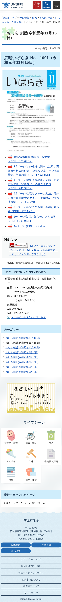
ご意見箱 (46, 545)
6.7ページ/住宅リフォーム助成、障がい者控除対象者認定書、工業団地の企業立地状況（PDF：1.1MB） (34, 197)
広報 (34, 17)
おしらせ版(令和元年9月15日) (21, 352)
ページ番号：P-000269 (47, 48)
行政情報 (24, 17)
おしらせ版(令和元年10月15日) (22, 347)
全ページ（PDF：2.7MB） (29, 226)
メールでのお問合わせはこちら (28, 317)
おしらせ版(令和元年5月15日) (21, 371)
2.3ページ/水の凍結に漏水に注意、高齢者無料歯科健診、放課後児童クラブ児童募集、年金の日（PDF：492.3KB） (34, 170)
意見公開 (15, 551)
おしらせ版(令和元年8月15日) (21, 357)
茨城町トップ (9, 17)
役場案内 (15, 545)
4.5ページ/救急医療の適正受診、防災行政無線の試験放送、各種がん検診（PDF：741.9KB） (33, 184)
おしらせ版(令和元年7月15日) (21, 362)
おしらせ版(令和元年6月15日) (21, 367)
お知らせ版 (46, 17)
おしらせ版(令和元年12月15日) (22, 338)
